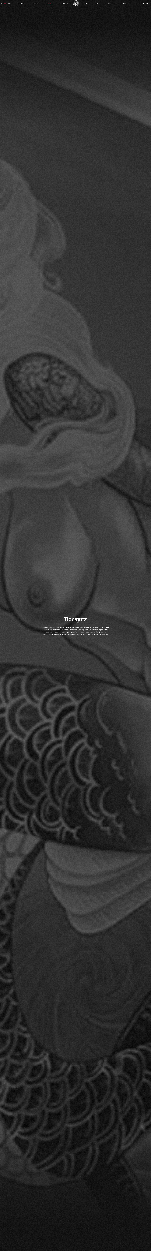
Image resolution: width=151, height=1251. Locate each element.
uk (5, 3)
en (1, 3)
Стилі (85, 3)
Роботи (35, 3)
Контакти (124, 3)
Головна (21, 3)
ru (9, 3)
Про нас (110, 3)
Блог (97, 3)
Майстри (65, 3)
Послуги (50, 3)
